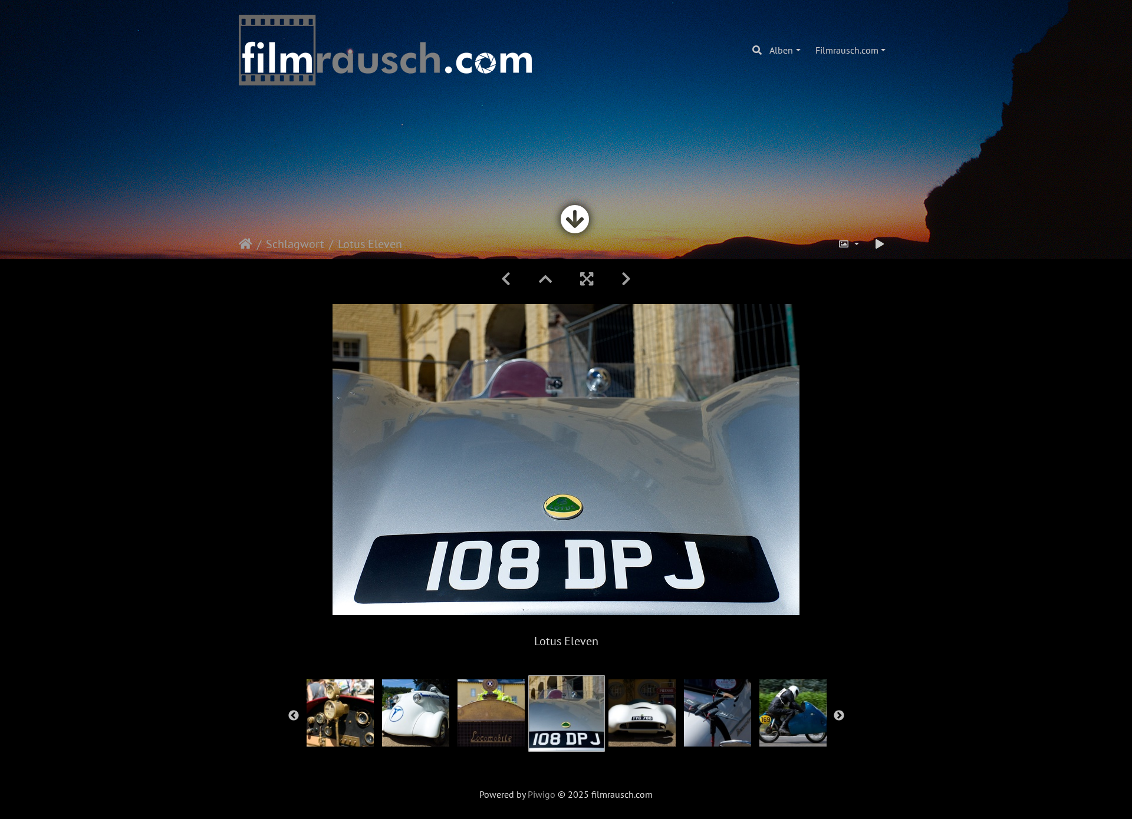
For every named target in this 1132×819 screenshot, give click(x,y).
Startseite (245, 244)
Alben (781, 50)
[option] (340, 713)
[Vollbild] (586, 279)
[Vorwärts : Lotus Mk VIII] (626, 279)
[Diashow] (879, 244)
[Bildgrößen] (848, 244)
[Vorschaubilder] (545, 279)
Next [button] (839, 716)
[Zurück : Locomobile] (506, 279)
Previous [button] (294, 716)
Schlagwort (295, 244)
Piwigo (541, 794)
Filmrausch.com (846, 50)
